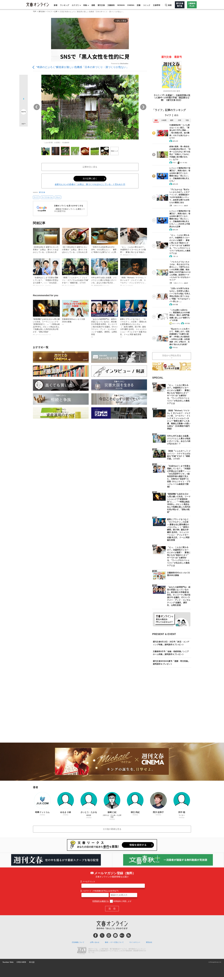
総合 (176, 115)
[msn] (122, 935)
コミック (146, 5)
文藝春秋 (111, 5)
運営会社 (149, 942)
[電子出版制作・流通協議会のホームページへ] (81, 951)
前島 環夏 (175, 304)
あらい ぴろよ (176, 323)
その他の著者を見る (112, 829)
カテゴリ (75, 5)
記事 (55, 11)
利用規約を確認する (100, 901)
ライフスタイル (47, 197)
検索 (170, 5)
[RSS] (128, 935)
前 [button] (37, 107)
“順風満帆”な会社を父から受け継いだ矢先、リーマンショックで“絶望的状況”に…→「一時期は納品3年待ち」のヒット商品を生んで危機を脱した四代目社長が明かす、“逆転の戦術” (46, 326)
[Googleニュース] (115, 935)
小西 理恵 (187, 323)
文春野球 (156, 5)
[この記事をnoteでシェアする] (23, 112)
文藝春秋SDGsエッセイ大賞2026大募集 (73, 321)
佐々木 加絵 (183, 162)
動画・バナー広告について (114, 942)
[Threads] (108, 935)
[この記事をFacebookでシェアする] (23, 88)
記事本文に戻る (90, 167)
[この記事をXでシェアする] (23, 80)
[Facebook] (95, 935)
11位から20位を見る (171, 355)
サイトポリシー (134, 942)
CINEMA (130, 5)
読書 (139, 5)
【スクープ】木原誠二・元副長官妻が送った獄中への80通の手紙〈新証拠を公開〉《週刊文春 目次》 (171, 97)
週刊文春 (101, 5)
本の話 (31, 962)
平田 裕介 (175, 347)
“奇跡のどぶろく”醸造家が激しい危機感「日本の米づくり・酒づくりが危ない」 (82, 67)
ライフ (49, 11)
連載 (93, 5)
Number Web (8, 962)
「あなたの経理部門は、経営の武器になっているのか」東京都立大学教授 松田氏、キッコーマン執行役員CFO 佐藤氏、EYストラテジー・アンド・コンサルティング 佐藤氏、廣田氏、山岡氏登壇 (104, 328)
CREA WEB (21, 962)
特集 (85, 5)
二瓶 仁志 (175, 256)
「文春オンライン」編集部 (180, 205)
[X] (102, 935)
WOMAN (121, 5)
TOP (34, 11)
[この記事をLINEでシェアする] (23, 104)
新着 (55, 5)
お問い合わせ (94, 942)
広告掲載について (78, 942)
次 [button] (143, 107)
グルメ (58, 197)
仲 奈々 (174, 162)
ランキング (64, 5)
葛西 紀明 (175, 141)
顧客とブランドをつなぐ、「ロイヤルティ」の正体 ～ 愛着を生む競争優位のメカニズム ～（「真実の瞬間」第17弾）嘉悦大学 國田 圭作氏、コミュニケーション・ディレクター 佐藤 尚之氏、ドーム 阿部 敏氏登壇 (133, 328)
